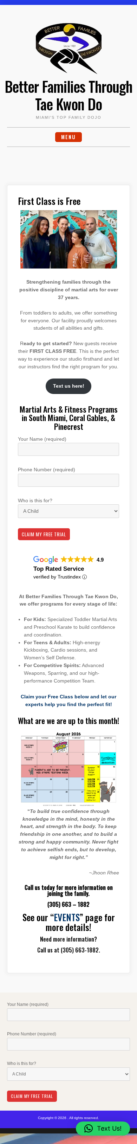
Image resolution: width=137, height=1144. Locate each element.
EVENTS (67, 917)
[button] (103, 1129)
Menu (68, 137)
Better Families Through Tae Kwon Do (68, 95)
